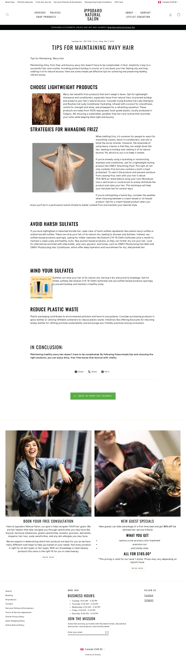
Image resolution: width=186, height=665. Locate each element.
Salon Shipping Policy (15, 621)
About (130, 12)
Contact (146, 12)
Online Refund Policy (14, 625)
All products (10, 599)
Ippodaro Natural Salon (93, 14)
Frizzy (95, 41)
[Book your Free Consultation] (48, 473)
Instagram (148, 600)
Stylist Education (138, 16)
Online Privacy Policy (14, 616)
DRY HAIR (87, 41)
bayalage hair (77, 41)
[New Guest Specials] (137, 473)
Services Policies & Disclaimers (68, 2)
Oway (101, 41)
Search (8, 591)
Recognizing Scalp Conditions (98, 2)
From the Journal (43, 2)
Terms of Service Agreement (18, 612)
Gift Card (119, 2)
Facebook (148, 595)
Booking (9, 595)
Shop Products (46, 16)
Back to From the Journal (95, 396)
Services (40, 12)
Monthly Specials (25, 2)
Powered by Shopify (93, 655)
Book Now (10, 2)
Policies (55, 12)
